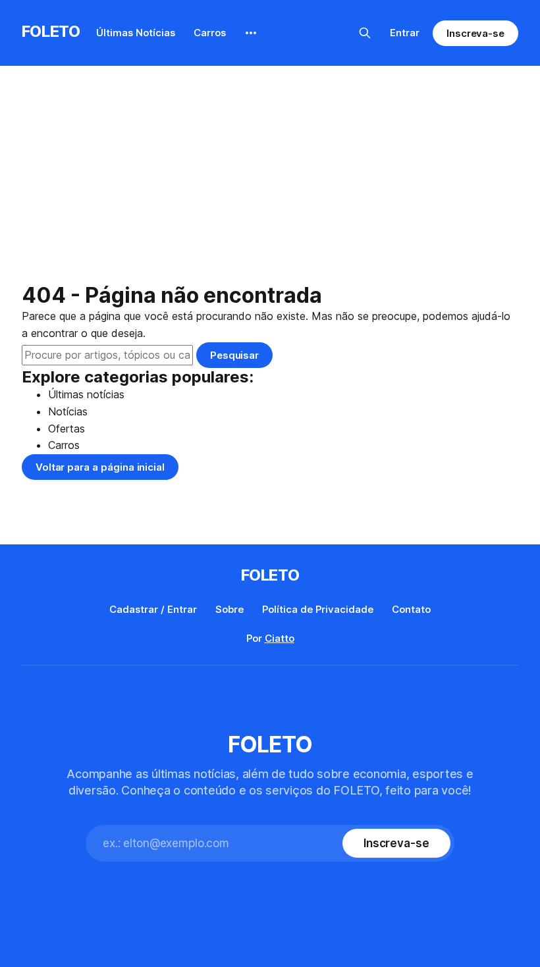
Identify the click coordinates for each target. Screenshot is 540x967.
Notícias (68, 411)
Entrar (404, 32)
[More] (250, 32)
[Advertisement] (270, 184)
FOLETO (51, 31)
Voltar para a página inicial (100, 467)
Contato (411, 609)
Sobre (229, 609)
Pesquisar (234, 355)
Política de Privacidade (317, 609)
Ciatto (279, 638)
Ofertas (66, 428)
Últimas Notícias (135, 32)
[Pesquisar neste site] (364, 32)
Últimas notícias (86, 394)
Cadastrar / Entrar (153, 609)
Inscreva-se (475, 33)
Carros (210, 32)
